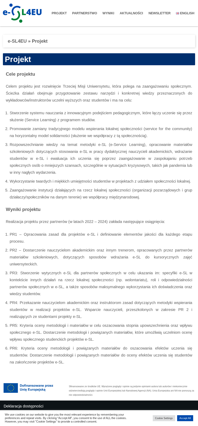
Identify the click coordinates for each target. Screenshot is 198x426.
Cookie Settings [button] (164, 418)
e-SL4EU (17, 41)
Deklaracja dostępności (23, 406)
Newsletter (159, 13)
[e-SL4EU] (23, 13)
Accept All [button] (185, 418)
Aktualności (131, 13)
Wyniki (108, 13)
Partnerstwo (84, 13)
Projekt (59, 13)
